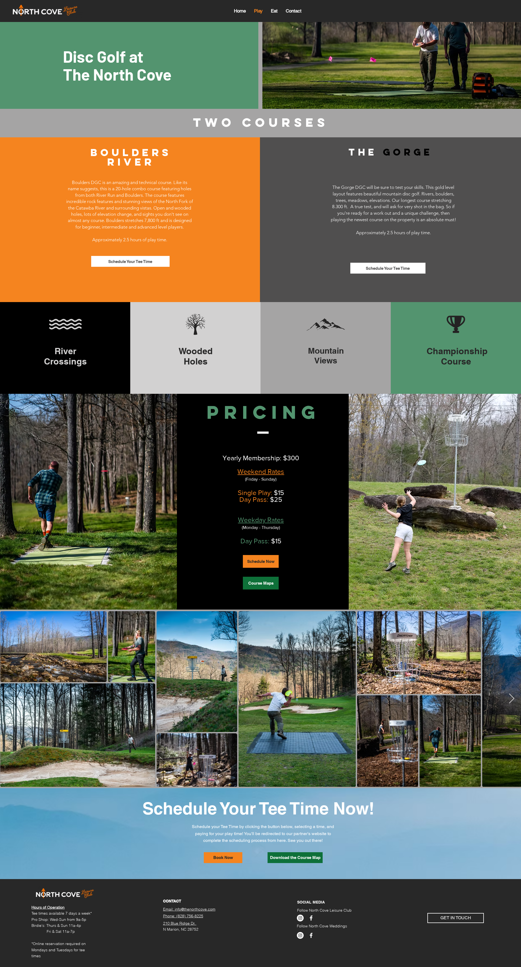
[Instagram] (300, 918)
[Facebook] (311, 918)
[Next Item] (512, 698)
